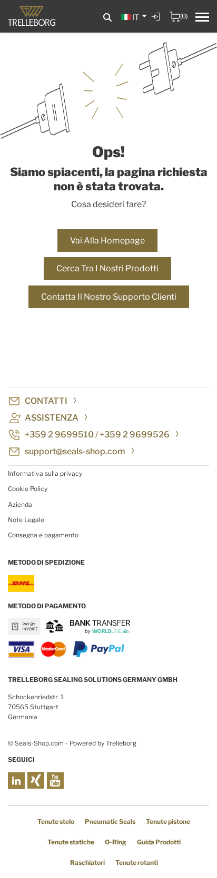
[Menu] (202, 18)
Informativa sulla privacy (45, 473)
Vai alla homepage (107, 241)
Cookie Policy (27, 489)
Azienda (20, 504)
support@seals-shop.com (75, 451)
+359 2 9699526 (135, 435)
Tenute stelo (55, 821)
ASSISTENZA (51, 418)
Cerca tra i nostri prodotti (107, 268)
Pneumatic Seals (110, 821)
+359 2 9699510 (59, 435)
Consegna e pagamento (43, 535)
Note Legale (26, 520)
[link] (157, 24)
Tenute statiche (70, 842)
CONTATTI (46, 401)
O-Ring (115, 842)
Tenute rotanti (136, 862)
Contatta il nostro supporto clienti (108, 297)
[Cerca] (107, 17)
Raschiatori (87, 862)
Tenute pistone (168, 821)
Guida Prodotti (159, 842)
